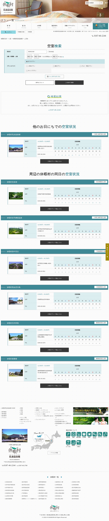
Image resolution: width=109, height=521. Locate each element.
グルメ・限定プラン (86, 66)
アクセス (85, 31)
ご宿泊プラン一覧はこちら (54, 161)
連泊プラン (58, 66)
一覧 (10, 38)
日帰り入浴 (71, 31)
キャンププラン (32, 70)
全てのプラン (31, 61)
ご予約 (26, 38)
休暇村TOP (4, 38)
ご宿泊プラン (31, 66)
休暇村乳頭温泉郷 (18, 38)
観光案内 (79, 31)
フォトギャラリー (94, 31)
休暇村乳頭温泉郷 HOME (60, 31)
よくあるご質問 (104, 31)
